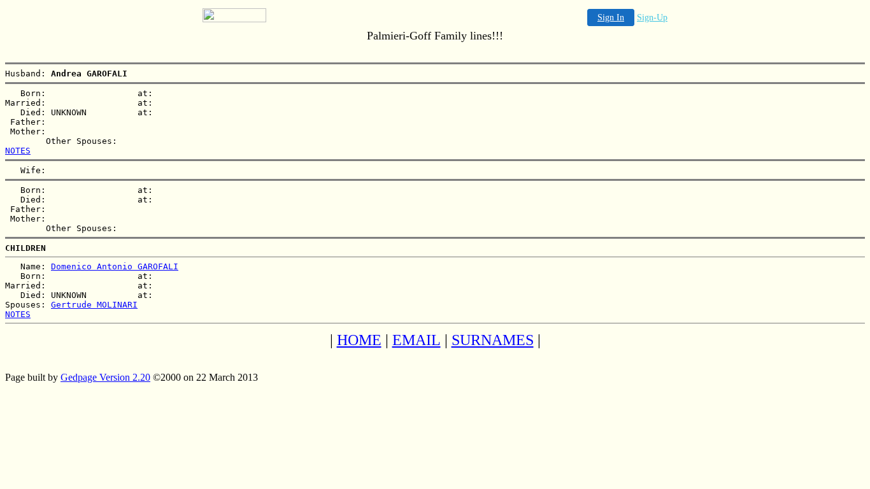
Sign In (610, 17)
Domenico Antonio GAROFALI (114, 266)
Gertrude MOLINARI (94, 304)
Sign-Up (652, 17)
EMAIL (416, 340)
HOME (359, 340)
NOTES (18, 150)
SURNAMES (493, 340)
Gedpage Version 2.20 (105, 377)
